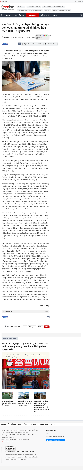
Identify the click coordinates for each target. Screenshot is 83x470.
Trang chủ (5, 424)
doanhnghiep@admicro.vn (56, 436)
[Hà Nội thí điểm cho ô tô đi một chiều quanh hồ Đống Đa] (9, 395)
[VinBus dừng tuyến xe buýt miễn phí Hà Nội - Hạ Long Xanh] (25, 395)
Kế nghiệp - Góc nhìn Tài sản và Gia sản (29, 10)
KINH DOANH (32, 15)
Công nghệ (44, 424)
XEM (46, 327)
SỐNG (55, 15)
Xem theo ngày (15, 327)
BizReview (21, 7)
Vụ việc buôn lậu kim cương (61, 10)
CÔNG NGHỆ (45, 15)
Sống (53, 424)
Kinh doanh (31, 37)
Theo (25, 311)
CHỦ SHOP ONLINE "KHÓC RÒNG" (53, 7)
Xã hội (13, 424)
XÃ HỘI (8, 15)
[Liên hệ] (19, 43)
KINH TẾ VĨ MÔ (19, 15)
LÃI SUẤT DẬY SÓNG (34, 7)
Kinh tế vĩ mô (22, 424)
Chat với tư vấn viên (54, 440)
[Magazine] (3, 1)
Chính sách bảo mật (7, 442)
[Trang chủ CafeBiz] (2, 15)
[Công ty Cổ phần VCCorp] (10, 448)
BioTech (47, 10)
